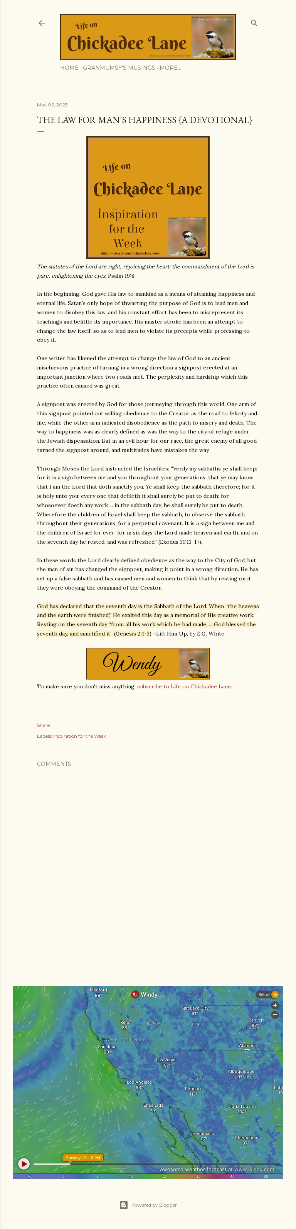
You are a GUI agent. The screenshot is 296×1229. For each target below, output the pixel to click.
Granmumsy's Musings (119, 67)
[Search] (254, 21)
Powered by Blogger (154, 1205)
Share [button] (43, 725)
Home (69, 67)
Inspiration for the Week (79, 736)
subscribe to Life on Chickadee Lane (184, 686)
